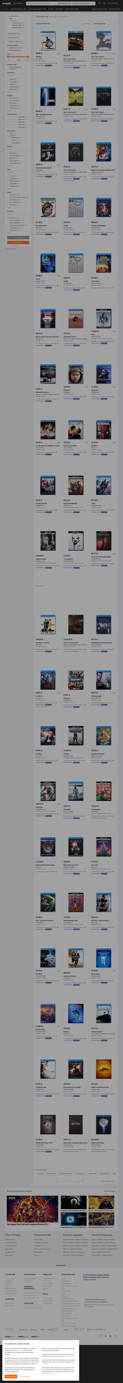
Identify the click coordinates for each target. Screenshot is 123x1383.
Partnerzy (44, 1364)
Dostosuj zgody (25, 1376)
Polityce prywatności (48, 1373)
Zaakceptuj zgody (11, 1376)
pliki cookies (19, 1350)
